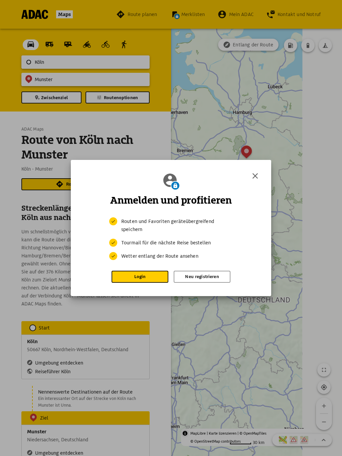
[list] (171, 238)
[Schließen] (255, 176)
